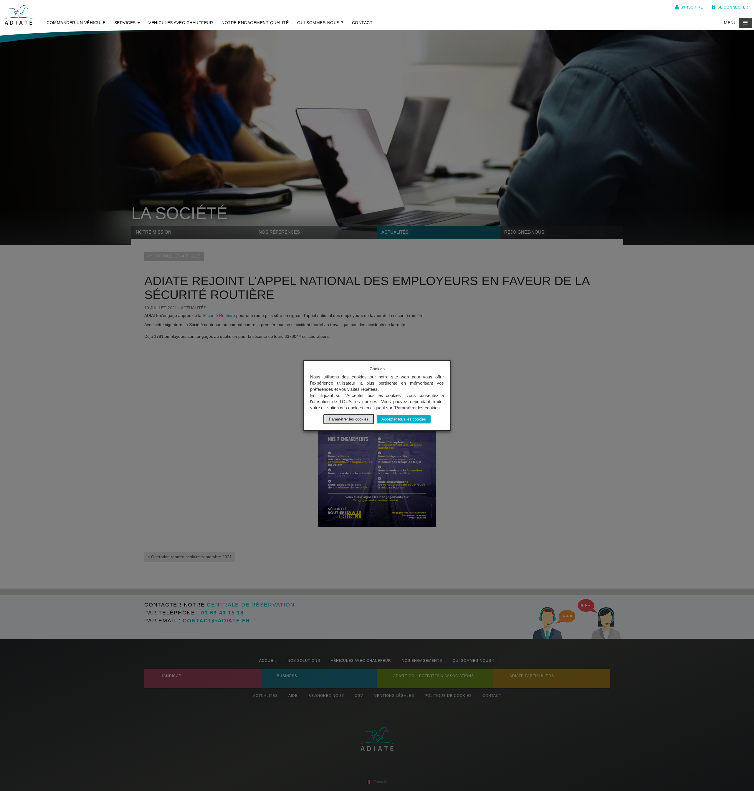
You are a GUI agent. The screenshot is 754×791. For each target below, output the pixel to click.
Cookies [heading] (377, 369)
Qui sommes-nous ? (320, 22)
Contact (362, 22)
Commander (76, 22)
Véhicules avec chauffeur (180, 22)
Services (125, 22)
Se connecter (732, 7)
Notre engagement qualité (255, 22)
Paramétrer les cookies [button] (348, 419)
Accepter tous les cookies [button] (403, 419)
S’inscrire (692, 7)
